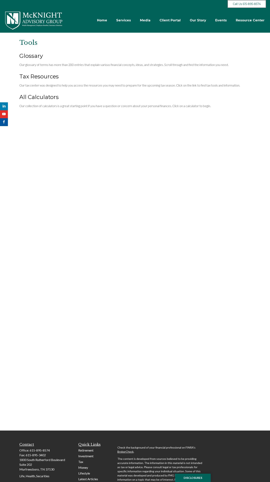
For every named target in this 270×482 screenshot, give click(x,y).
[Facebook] (4, 122)
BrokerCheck (125, 451)
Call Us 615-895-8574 (247, 4)
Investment (85, 456)
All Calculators (39, 97)
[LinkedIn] (4, 106)
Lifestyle (84, 473)
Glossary (31, 55)
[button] (102, 20)
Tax (80, 462)
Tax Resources (39, 76)
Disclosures (193, 477)
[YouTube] (4, 114)
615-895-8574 (40, 450)
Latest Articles (88, 479)
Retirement (85, 450)
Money (83, 467)
